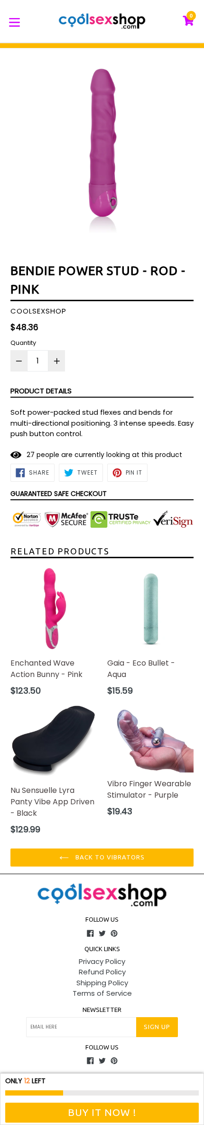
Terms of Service (102, 993)
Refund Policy (102, 972)
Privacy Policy (102, 961)
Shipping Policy (102, 983)
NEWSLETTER (102, 1009)
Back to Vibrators (109, 857)
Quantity (23, 342)
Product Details (41, 391)
